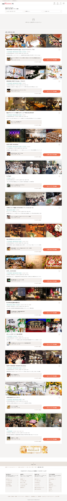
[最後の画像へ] (60, 41)
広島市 (33, 467)
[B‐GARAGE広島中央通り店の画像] (33, 294)
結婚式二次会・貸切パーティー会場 (23, 467)
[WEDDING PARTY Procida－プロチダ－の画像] (33, 72)
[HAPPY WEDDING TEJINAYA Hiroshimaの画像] (33, 357)
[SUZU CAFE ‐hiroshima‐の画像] (33, 135)
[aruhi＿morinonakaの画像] (33, 262)
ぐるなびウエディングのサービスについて (48, 496)
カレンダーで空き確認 (52, 59)
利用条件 (16, 496)
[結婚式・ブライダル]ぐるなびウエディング (11, 467)
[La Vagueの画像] (33, 167)
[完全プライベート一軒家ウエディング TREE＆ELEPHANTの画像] (33, 104)
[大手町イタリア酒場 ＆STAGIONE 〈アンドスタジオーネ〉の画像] (33, 199)
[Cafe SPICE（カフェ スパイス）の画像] (33, 230)
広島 (29, 467)
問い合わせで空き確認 (52, 154)
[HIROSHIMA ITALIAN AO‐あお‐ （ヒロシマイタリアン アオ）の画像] (33, 41)
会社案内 (9, 496)
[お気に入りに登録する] (59, 50)
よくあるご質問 (57, 496)
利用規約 (12, 496)
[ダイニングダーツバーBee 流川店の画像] (33, 325)
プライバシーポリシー (21, 496)
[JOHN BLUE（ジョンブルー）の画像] (33, 388)
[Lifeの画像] (33, 420)
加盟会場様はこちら (34, 496)
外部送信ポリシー (27, 496)
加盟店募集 (39, 496)
